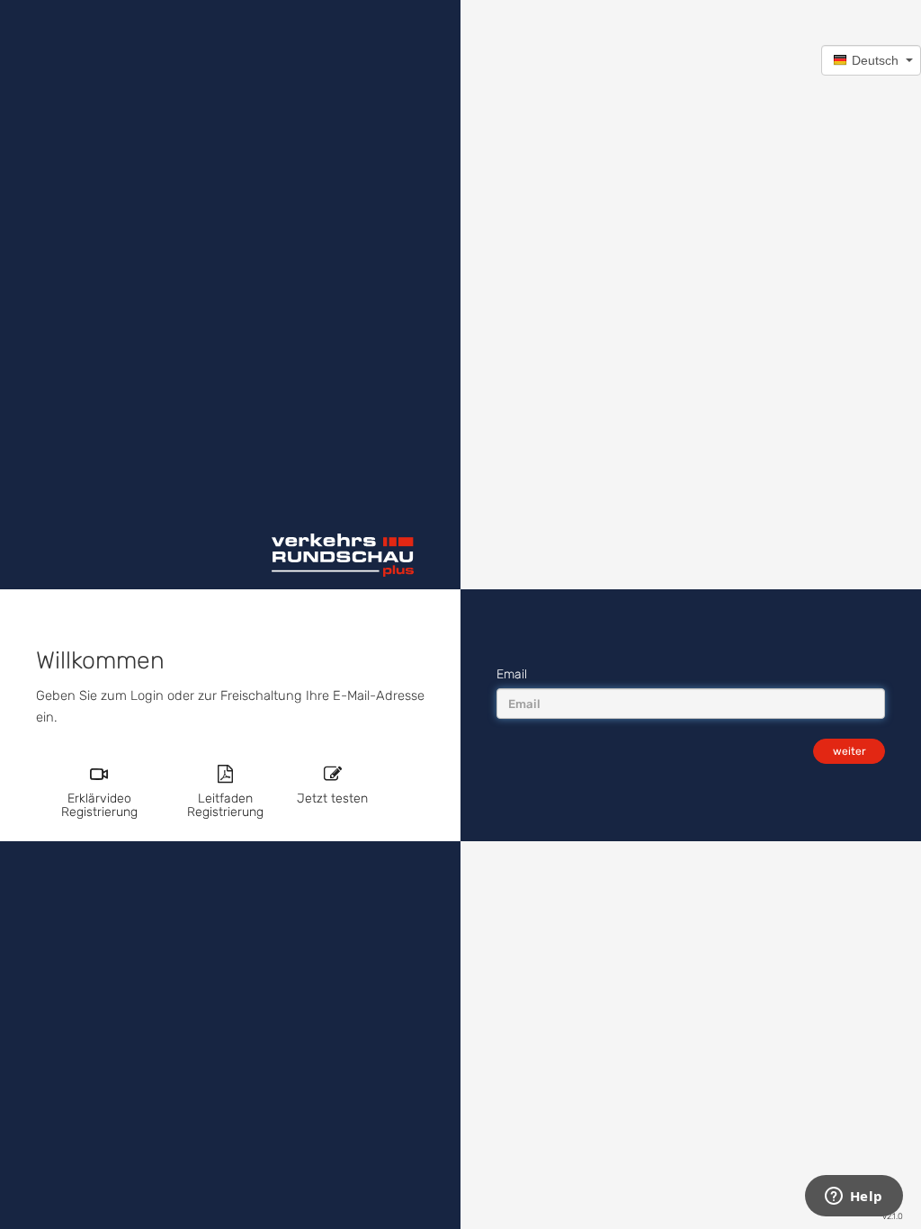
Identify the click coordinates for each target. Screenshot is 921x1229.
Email (511, 674)
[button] (871, 60)
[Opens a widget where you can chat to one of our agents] (853, 1197)
